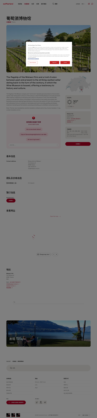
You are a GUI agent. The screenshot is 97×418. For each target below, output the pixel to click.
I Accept (65, 62)
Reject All (54, 62)
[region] (49, 54)
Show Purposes (33, 62)
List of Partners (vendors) (33, 58)
